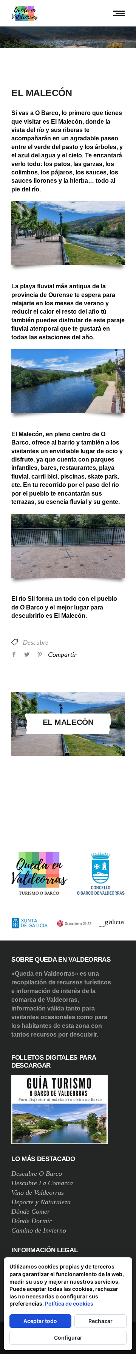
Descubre (35, 642)
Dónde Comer (30, 1211)
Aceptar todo (40, 1321)
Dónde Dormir (31, 1221)
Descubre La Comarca (42, 1183)
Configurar (68, 1337)
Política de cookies (69, 1303)
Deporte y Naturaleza (41, 1202)
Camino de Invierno (38, 1230)
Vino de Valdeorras (37, 1192)
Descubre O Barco (36, 1173)
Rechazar (100, 1321)
